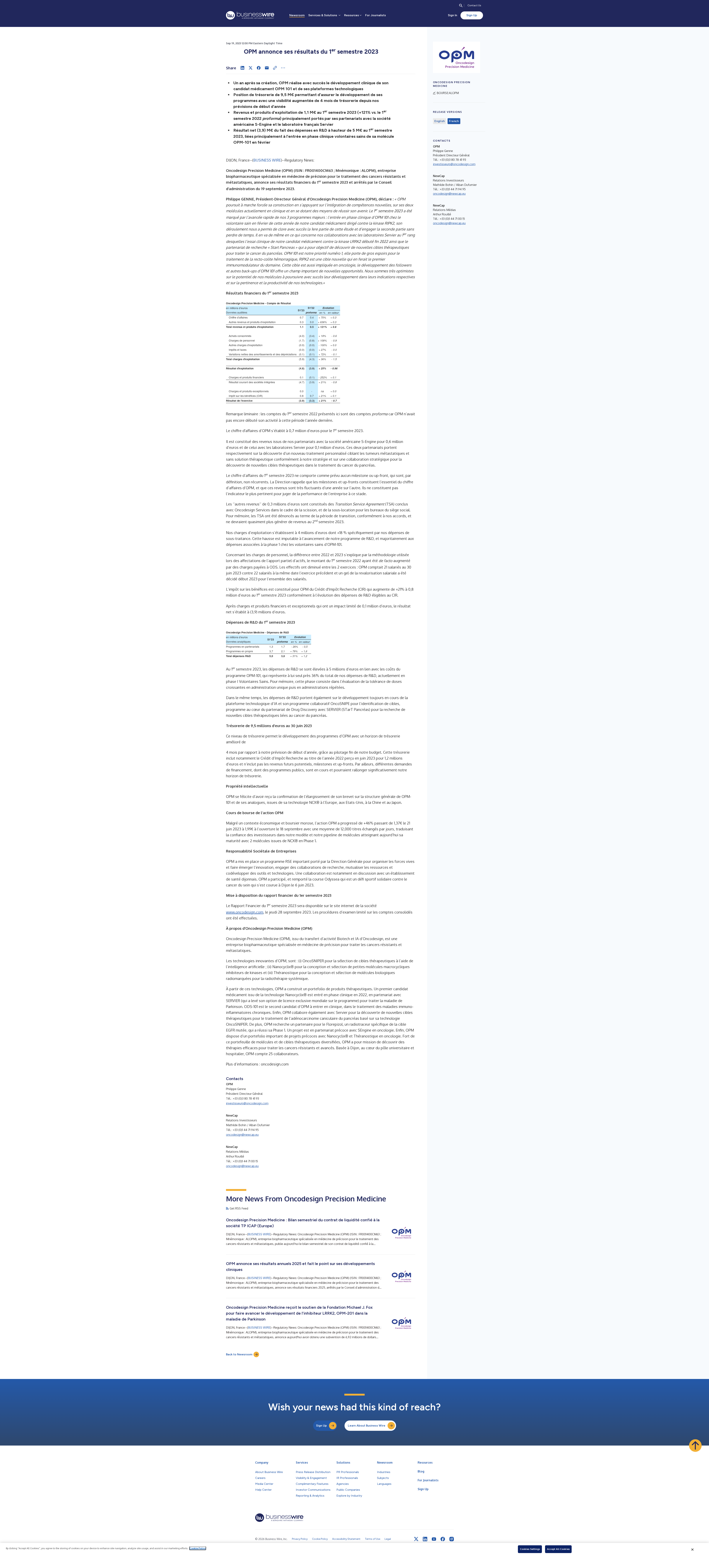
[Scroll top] (695, 1445)
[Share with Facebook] (259, 68)
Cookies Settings (530, 1549)
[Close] (692, 1549)
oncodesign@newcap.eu (242, 1134)
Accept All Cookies (558, 1549)
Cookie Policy (198, 1548)
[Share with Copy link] (275, 68)
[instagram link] (451, 1539)
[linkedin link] (425, 1539)
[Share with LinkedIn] (242, 68)
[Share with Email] (267, 68)
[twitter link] (416, 1539)
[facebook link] (443, 1539)
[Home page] (250, 15)
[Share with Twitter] (251, 68)
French (454, 121)
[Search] (461, 5)
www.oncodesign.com (244, 912)
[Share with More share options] (283, 68)
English (439, 121)
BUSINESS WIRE (267, 160)
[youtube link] (434, 1539)
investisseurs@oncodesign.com (247, 1103)
